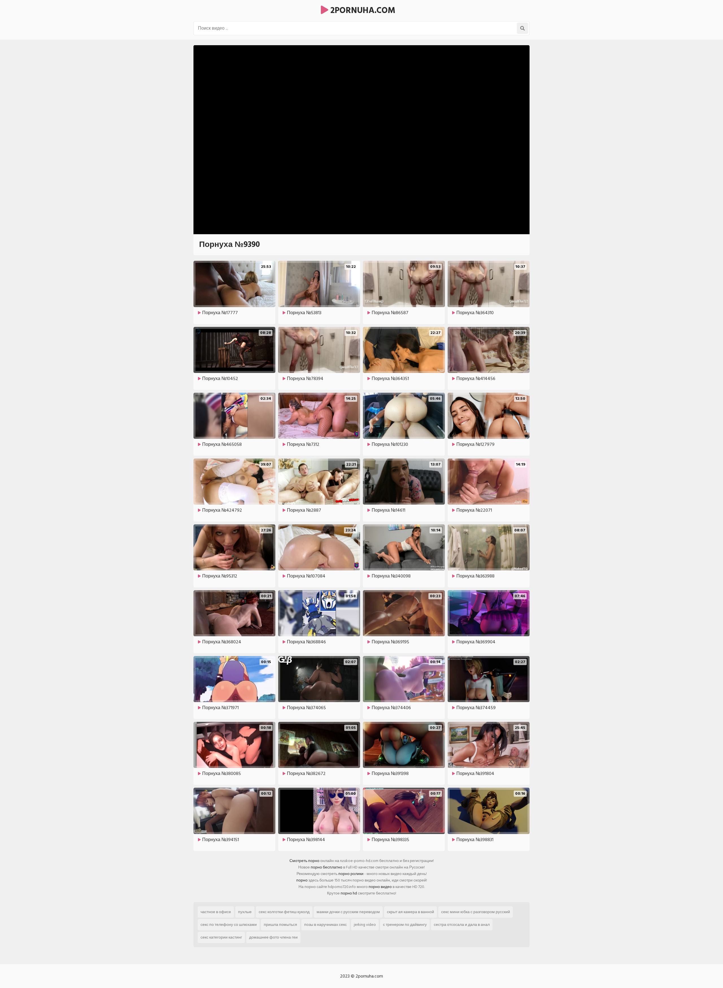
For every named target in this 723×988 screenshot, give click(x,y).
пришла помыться (280, 924)
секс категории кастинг (221, 937)
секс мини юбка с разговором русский (475, 912)
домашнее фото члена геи (273, 937)
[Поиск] (522, 28)
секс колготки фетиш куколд (284, 912)
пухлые (245, 912)
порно (302, 880)
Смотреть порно (304, 860)
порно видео (380, 886)
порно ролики (350, 873)
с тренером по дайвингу (405, 924)
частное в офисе (216, 912)
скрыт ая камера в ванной (410, 912)
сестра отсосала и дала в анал (462, 924)
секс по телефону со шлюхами (229, 924)
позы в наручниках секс (325, 924)
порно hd (349, 893)
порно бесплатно (326, 867)
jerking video (365, 924)
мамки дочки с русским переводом (348, 912)
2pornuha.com (361, 10)
